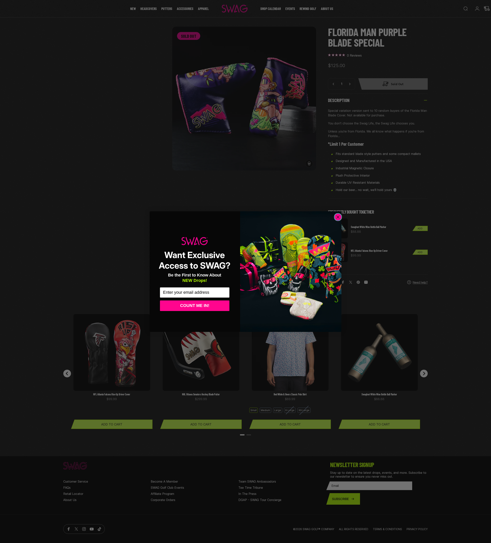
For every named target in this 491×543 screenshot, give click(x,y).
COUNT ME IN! (194, 305)
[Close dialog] (337, 217)
